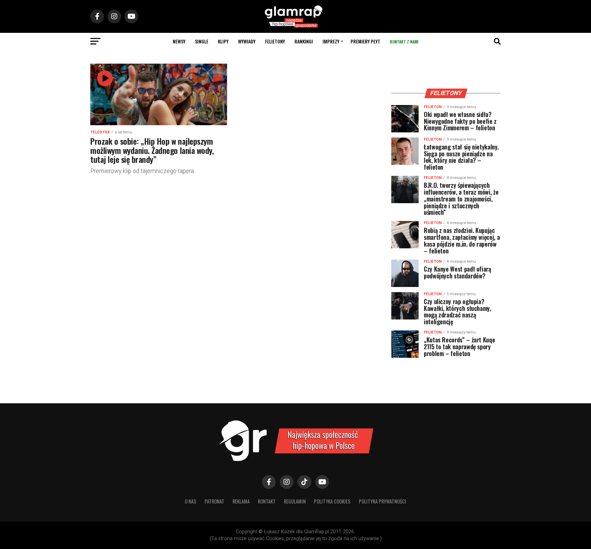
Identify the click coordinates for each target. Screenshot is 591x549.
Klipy (223, 41)
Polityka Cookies (332, 501)
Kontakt (267, 501)
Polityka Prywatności (382, 501)
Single (201, 41)
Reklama (241, 501)
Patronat (214, 501)
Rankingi (303, 41)
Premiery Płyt (365, 41)
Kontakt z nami (404, 41)
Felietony (275, 41)
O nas (190, 501)
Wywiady (246, 41)
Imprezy (331, 41)
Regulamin (295, 501)
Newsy (179, 41)
